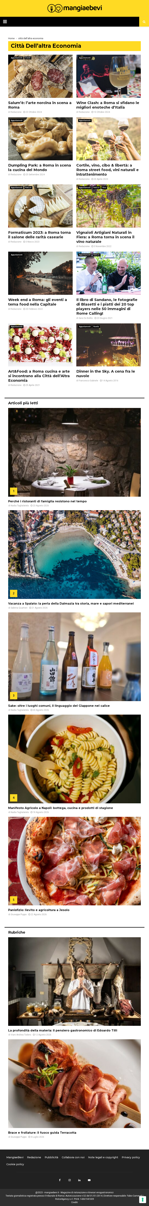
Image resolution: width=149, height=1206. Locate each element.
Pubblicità (51, 1157)
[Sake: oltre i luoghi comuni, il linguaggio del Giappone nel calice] (74, 656)
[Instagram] (70, 1180)
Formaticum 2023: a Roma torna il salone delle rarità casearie (39, 234)
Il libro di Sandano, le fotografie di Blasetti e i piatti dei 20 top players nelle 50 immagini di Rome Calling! (106, 307)
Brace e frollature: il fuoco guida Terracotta (42, 1132)
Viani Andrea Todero (21, 1034)
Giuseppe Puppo (19, 914)
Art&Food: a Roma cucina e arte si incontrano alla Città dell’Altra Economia (39, 376)
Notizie (28, 188)
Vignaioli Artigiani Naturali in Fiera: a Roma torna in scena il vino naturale (105, 237)
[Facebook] (60, 1180)
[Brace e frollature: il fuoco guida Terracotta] (74, 1083)
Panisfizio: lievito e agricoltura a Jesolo (38, 910)
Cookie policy (15, 1164)
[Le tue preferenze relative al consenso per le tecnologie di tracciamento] (142, 1199)
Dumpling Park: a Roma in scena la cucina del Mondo (39, 167)
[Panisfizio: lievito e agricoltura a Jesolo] (74, 861)
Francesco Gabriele (88, 380)
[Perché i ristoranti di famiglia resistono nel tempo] (74, 452)
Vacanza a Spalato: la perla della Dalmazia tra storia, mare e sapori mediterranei (71, 603)
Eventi (28, 58)
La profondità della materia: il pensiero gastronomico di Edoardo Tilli (62, 1030)
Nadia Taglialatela (20, 505)
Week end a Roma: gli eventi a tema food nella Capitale (37, 302)
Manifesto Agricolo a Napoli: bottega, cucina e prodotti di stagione (60, 808)
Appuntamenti (17, 58)
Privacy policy (131, 1157)
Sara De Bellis (86, 318)
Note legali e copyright (103, 1157)
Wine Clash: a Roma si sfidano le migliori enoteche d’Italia (107, 105)
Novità (96, 327)
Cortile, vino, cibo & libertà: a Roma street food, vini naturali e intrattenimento (107, 170)
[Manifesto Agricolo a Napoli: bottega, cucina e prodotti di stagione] (74, 759)
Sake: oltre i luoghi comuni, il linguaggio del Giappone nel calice (59, 705)
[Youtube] (89, 1180)
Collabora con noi (73, 1157)
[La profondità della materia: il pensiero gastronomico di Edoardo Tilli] (74, 981)
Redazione (16, 112)
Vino (104, 188)
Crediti (74, 1202)
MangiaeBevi (14, 1157)
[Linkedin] (79, 1180)
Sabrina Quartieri (19, 608)
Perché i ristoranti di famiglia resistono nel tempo (47, 501)
